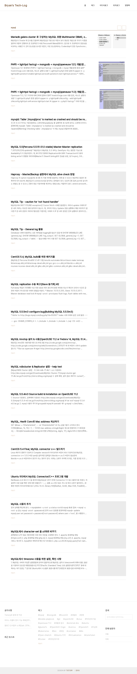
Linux (80, 619)
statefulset (90, 635)
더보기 (40, 644)
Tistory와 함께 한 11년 (13, 615)
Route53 (64, 615)
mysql (41, 615)
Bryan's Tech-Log (16, 5)
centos (73, 627)
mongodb (52, 615)
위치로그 (116, 5)
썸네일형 (119, 28)
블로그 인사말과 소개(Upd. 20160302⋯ (18, 625)
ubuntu (86, 623)
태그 (92, 5)
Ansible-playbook (46, 619)
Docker (42, 639)
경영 (82, 615)
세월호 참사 (59, 623)
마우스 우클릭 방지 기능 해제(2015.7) (18, 620)
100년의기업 (91, 619)
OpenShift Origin (58, 627)
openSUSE (69, 619)
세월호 (74, 615)
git (59, 619)
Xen (54, 631)
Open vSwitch (45, 635)
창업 (62, 631)
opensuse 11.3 (45, 623)
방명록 (127, 5)
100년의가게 (54, 639)
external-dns (73, 623)
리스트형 (124, 28)
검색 (129, 617)
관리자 (78, 670)
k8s (81, 631)
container (72, 631)
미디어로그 (104, 5)
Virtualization (75, 635)
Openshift (84, 627)
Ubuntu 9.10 (60, 635)
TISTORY (69, 670)
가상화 (94, 627)
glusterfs (43, 627)
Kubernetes (44, 631)
